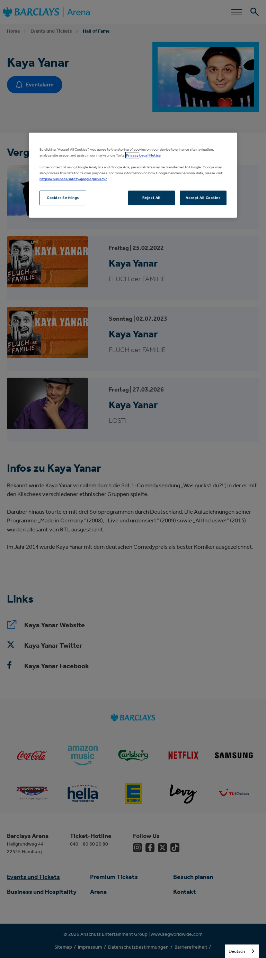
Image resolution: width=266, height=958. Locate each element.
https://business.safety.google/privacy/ (73, 178)
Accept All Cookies (203, 197)
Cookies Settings (63, 197)
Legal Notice (150, 155)
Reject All (151, 197)
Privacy (132, 155)
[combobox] (242, 951)
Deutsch (237, 951)
